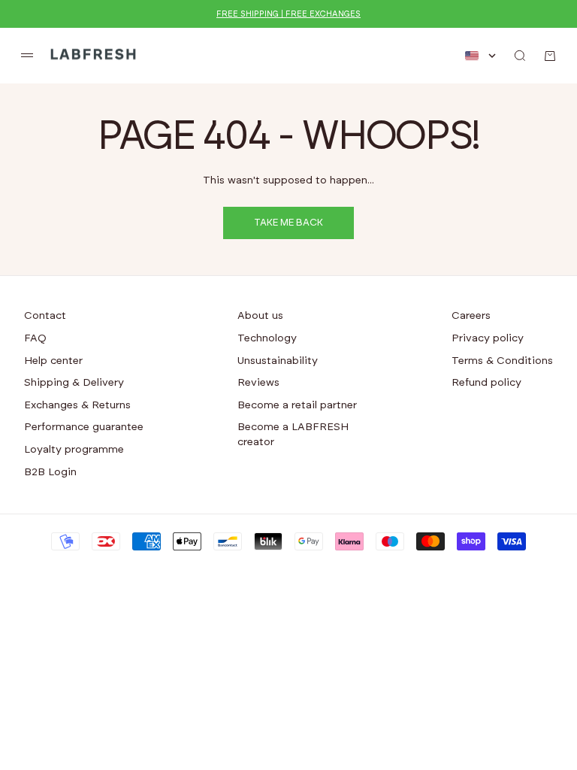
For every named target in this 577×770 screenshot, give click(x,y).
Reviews (258, 382)
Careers (471, 316)
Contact (45, 316)
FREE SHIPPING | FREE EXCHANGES (288, 14)
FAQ (35, 338)
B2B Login (50, 472)
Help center (53, 361)
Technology (267, 338)
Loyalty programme (74, 449)
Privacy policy (488, 338)
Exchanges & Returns (77, 405)
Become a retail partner (297, 405)
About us (260, 316)
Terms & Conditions (502, 361)
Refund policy (486, 382)
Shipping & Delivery (74, 382)
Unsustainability (277, 361)
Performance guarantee (83, 427)
